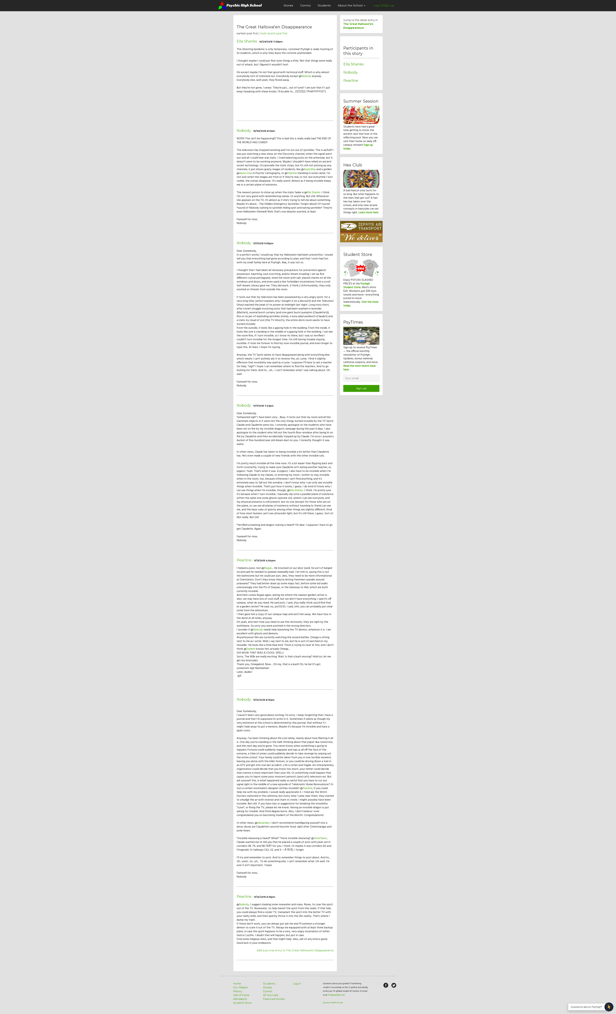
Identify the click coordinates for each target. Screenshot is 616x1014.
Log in (297, 983)
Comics (305, 5)
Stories (288, 5)
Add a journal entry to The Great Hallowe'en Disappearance (295, 950)
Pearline (292, 173)
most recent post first (273, 33)
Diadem (250, 649)
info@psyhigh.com (336, 995)
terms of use (337, 1002)
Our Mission (240, 987)
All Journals (270, 995)
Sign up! (361, 388)
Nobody (306, 76)
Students (324, 5)
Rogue (268, 568)
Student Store (242, 1002)
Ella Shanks (247, 41)
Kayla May (310, 169)
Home (237, 983)
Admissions (240, 999)
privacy (326, 1002)
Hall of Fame (241, 995)
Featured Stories (274, 999)
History (237, 991)
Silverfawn (320, 838)
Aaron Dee (245, 173)
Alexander (263, 823)
